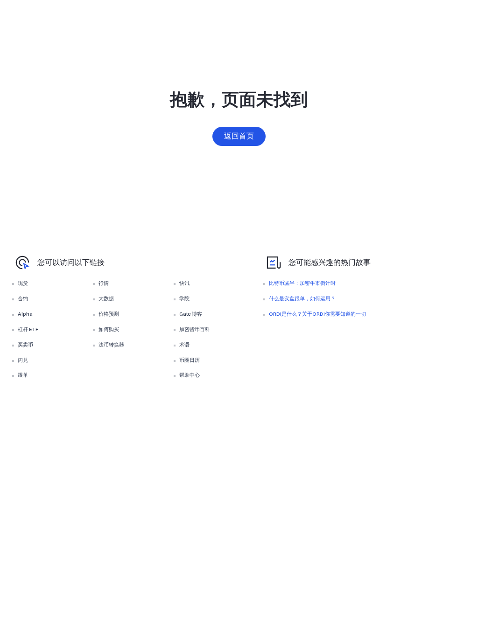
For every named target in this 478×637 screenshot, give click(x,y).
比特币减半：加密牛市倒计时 (302, 283)
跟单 (23, 375)
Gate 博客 (190, 314)
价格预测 (108, 314)
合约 (23, 298)
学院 (184, 298)
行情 (103, 283)
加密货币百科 (194, 329)
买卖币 (25, 344)
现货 (23, 283)
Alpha (25, 314)
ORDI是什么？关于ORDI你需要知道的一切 (317, 314)
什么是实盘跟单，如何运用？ (302, 298)
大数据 (106, 298)
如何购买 (108, 329)
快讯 (184, 283)
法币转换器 (111, 344)
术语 (184, 344)
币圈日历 (189, 360)
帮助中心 (189, 375)
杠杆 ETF (28, 329)
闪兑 (23, 360)
